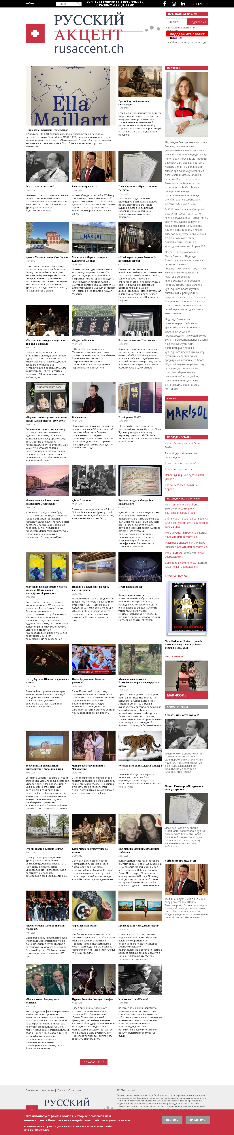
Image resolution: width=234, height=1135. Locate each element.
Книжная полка (176, 575)
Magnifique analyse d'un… (180, 542)
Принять (172, 1120)
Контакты (48, 1090)
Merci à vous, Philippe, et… (181, 532)
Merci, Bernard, (174, 552)
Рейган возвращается (178, 469)
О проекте (32, 1090)
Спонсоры (74, 1090)
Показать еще (94, 1062)
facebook (164, 3)
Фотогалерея (174, 656)
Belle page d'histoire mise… (181, 562)
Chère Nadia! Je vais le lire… (181, 518)
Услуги (61, 1090)
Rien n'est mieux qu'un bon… (182, 504)
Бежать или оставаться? (180, 463)
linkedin (183, 3)
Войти (30, 3)
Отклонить (197, 1120)
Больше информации (36, 1129)
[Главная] (94, 32)
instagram (174, 3)
